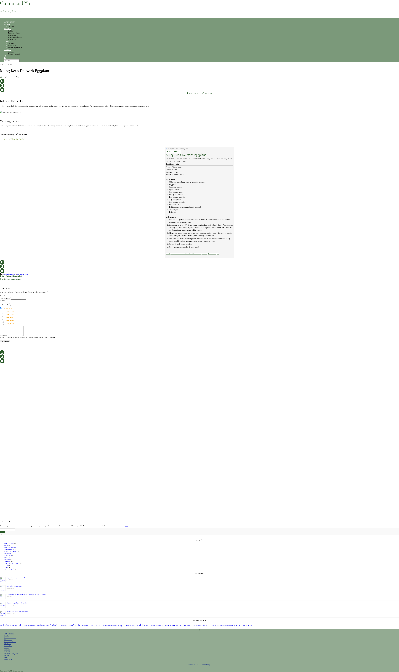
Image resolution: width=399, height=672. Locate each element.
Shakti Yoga (12, 45)
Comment (3, 335)
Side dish (7, 561)
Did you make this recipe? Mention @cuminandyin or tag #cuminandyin (193, 254)
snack (225, 625)
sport (231, 625)
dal (18, 274)
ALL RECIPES (9, 543)
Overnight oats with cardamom (10, 279)
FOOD (7, 29)
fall (124, 625)
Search (3, 532)
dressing (110, 625)
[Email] (199, 90)
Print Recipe (208, 93)
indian (22, 274)
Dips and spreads (10, 547)
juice (151, 625)
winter (249, 625)
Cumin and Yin (16, 3)
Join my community (14, 54)
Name (2, 296)
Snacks (6, 565)
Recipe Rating (5, 303)
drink (114, 625)
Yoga (6, 41)
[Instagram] (199, 352)
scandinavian (209, 625)
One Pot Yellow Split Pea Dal (14, 139)
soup (26, 274)
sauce (201, 625)
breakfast (49, 625)
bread (43, 625)
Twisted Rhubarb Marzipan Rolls (11, 276)
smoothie (219, 625)
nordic (164, 625)
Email (178, 152)
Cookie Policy (205, 665)
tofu (244, 625)
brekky (56, 625)
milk (157, 625)
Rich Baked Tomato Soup (14, 586)
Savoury (7, 559)
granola (128, 625)
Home (7, 24)
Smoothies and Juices (15, 37)
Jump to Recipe (193, 93)
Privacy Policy (193, 665)
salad (197, 625)
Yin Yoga (11, 43)
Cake (70, 625)
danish (87, 625)
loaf (154, 625)
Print (170, 152)
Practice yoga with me (15, 47)
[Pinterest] (199, 85)
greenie (133, 625)
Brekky (10, 31)
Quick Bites (8, 555)
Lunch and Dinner (14, 33)
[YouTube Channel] (199, 361)
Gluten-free (12, 39)
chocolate (77, 625)
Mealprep (7, 553)
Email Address (5, 298)
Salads (6, 557)
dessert (98, 625)
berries (27, 625)
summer (238, 625)
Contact (11, 52)
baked (21, 625)
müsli (159, 625)
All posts (11, 26)
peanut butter (171, 625)
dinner (105, 625)
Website (2, 300)
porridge (178, 625)
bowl (38, 625)
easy (120, 625)
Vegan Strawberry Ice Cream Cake (17, 578)
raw (190, 625)
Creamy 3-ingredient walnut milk (17, 603)
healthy (140, 625)
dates (92, 625)
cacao (65, 625)
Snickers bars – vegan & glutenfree (17, 611)
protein (185, 625)
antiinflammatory (10, 274)
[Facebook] (199, 81)
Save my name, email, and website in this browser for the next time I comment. (29, 337)
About (7, 50)
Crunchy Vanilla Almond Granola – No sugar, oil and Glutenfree (26, 594)
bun (61, 625)
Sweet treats (12, 35)
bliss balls (33, 625)
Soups (6, 567)
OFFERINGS (10, 22)
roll (194, 625)
